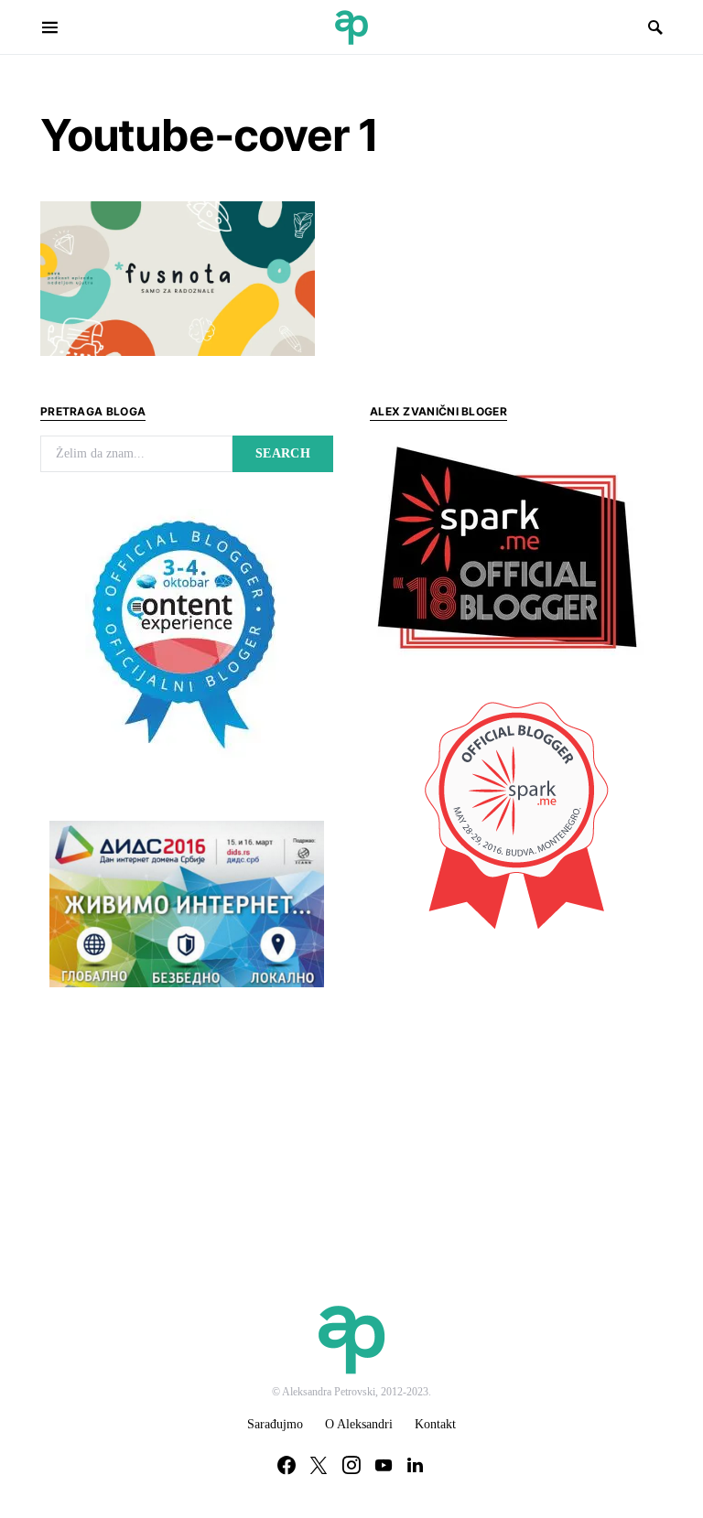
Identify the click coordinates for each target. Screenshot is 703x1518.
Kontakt (435, 1424)
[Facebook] (286, 1465)
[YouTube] (383, 1465)
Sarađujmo (275, 1424)
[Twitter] (318, 1465)
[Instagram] (351, 1465)
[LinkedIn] (415, 1465)
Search (282, 453)
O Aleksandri (359, 1424)
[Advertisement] (507, 1079)
